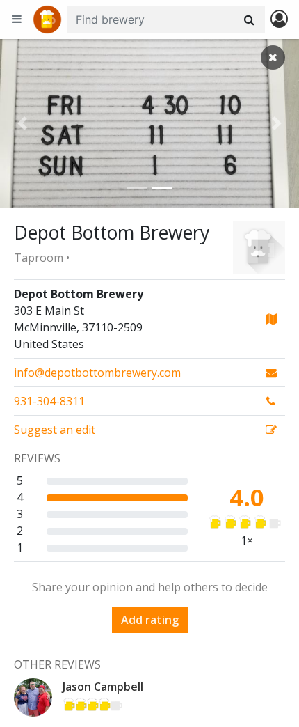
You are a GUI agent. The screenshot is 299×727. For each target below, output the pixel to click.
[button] (22, 123)
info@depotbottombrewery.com (97, 372)
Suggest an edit (54, 429)
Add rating (150, 619)
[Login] (279, 19)
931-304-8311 (49, 401)
